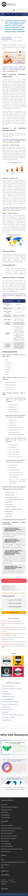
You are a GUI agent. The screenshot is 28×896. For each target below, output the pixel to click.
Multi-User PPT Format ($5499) (15, 603)
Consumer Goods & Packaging (10, 702)
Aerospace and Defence (8, 686)
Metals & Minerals (6, 720)
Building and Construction (7, 830)
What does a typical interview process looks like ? (13, 862)
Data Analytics (4, 812)
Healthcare (5, 712)
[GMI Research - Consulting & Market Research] (8, 4)
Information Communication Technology (12, 715)
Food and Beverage (7, 709)
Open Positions (5, 864)
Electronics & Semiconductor (9, 704)
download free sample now (14, 580)
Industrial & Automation (8, 717)
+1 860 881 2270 (11, 880)
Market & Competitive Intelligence (9, 807)
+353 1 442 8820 (12, 882)
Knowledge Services (6, 809)
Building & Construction (8, 696)
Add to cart (14, 612)
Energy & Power (6, 707)
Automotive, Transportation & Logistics (12, 688)
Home (2, 14)
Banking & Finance (7, 694)
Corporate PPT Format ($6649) (15, 606)
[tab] (14, 529)
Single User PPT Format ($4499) (14, 600)
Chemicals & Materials (8, 699)
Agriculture (5, 691)
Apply (2, 867)
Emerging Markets (5, 815)
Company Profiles (5, 817)
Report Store (10, 14)
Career (2, 859)
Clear (23, 596)
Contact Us (4, 884)
